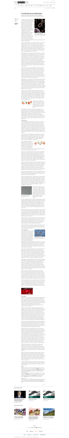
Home (27, 431)
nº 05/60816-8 (33, 368)
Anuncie (36, 431)
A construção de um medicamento (31, 13)
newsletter (47, 2)
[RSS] (39, 427)
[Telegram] (34, 427)
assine (44, 2)
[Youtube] (36, 427)
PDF (15, 8)
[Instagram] (30, 427)
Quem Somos (31, 431)
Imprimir (14, 8)
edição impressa (51, 2)
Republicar (44, 384)
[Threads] (33, 427)
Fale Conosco (41, 431)
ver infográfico (32, 61)
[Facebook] (27, 427)
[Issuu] (40, 427)
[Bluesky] (31, 427)
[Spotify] (38, 427)
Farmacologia (16, 23)
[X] (29, 427)
